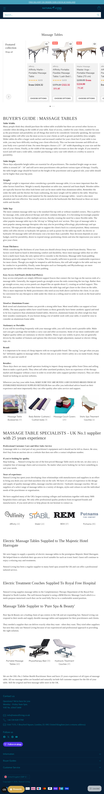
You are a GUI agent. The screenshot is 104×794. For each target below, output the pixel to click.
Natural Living (24, 782)
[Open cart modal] (98, 7)
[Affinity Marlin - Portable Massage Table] (38, 52)
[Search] (98, 14)
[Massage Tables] (8, 96)
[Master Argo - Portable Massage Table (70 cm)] (86, 52)
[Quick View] (46, 44)
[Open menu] (4, 8)
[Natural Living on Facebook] (4, 737)
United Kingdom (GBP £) (17, 777)
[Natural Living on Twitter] (8, 737)
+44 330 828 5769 (15, 720)
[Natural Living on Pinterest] (12, 737)
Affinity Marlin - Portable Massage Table (37, 73)
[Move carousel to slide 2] (52, 106)
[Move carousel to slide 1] (50, 106)
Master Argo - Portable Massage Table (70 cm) (85, 73)
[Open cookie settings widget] (4, 790)
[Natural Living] (52, 8)
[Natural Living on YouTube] (16, 737)
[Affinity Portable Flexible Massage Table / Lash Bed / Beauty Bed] (62, 52)
